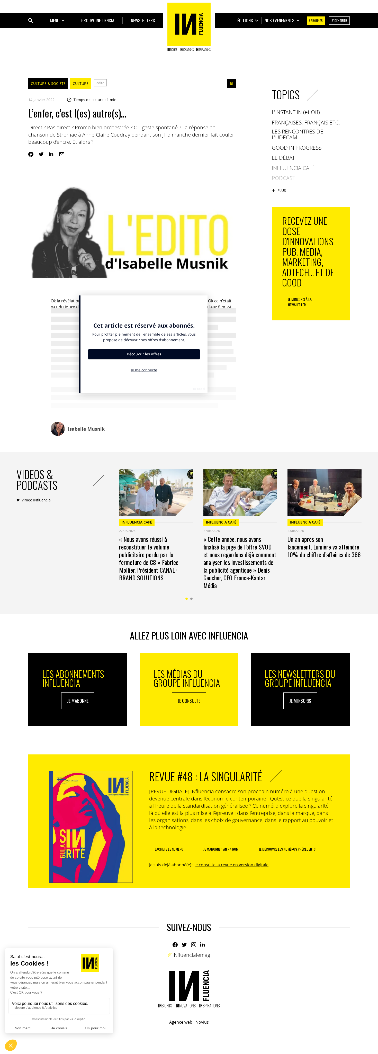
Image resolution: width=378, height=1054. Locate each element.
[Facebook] (30, 154)
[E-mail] (61, 154)
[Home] (189, 27)
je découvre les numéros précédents (287, 849)
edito (100, 82)
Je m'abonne (77, 700)
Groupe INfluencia (97, 20)
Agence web (180, 1022)
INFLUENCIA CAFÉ (137, 522)
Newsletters (143, 20)
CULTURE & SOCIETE (48, 83)
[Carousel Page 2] (191, 599)
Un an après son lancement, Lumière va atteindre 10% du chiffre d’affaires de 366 (324, 546)
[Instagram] (193, 944)
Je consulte (189, 700)
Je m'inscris (300, 700)
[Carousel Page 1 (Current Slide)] (186, 599)
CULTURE (80, 83)
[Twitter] (41, 154)
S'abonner (316, 20)
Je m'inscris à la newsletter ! (300, 301)
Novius (202, 1022)
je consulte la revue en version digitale (231, 865)
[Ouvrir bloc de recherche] (30, 20)
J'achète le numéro (169, 849)
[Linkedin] (51, 154)
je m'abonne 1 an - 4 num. (221, 849)
